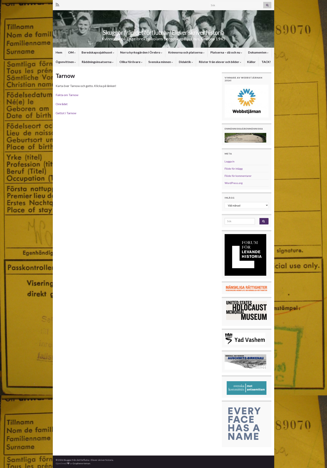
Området (62, 104)
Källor (251, 62)
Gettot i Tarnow (66, 113)
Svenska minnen (159, 62)
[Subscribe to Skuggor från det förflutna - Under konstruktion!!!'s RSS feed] (57, 4)
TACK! (266, 62)
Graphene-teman (81, 463)
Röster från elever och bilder (219, 62)
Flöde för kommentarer (238, 175)
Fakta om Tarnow (67, 95)
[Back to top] (318, 459)
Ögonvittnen (65, 62)
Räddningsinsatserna (97, 62)
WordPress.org (234, 183)
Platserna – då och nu (225, 52)
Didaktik (185, 62)
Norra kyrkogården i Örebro (140, 52)
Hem (59, 52)
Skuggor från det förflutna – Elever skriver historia (163, 32)
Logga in (229, 161)
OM (71, 52)
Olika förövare (130, 62)
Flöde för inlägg (234, 168)
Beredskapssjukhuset (97, 52)
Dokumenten (257, 52)
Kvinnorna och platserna (185, 52)
